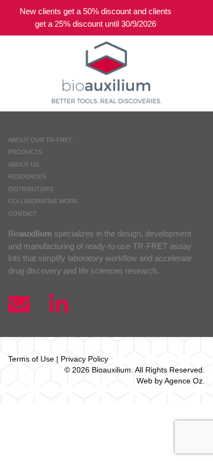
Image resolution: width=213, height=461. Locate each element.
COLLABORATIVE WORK (43, 201)
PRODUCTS (25, 152)
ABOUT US (23, 164)
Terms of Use (31, 358)
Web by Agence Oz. (171, 380)
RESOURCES (27, 176)
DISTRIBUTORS (30, 189)
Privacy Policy (84, 358)
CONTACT (22, 213)
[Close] (197, 18)
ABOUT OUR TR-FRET (40, 140)
